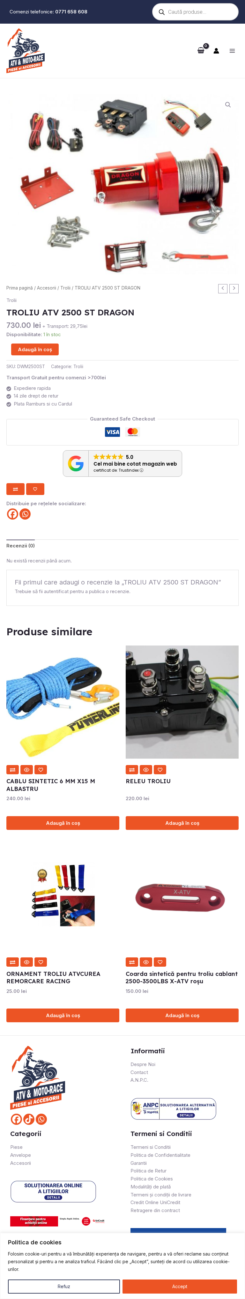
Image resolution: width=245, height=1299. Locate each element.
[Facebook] (12, 514)
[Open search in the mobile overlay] (194, 12)
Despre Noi (142, 1064)
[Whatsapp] (25, 514)
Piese (16, 1147)
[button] (228, 105)
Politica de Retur (148, 1171)
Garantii (138, 1163)
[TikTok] (28, 1119)
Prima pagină (19, 287)
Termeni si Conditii (150, 1147)
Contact (139, 1072)
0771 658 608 (71, 12)
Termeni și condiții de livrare (160, 1195)
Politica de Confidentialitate (160, 1155)
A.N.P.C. (139, 1080)
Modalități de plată (150, 1187)
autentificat (56, 591)
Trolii (65, 287)
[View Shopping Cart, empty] (201, 51)
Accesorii (46, 287)
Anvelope (20, 1155)
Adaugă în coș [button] (63, 823)
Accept (179, 1286)
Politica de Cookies (151, 1179)
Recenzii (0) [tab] (20, 546)
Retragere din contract (155, 1210)
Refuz (64, 1286)
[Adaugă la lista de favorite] (35, 489)
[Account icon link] (216, 51)
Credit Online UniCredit (155, 1202)
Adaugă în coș (35, 349)
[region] (122, 1266)
